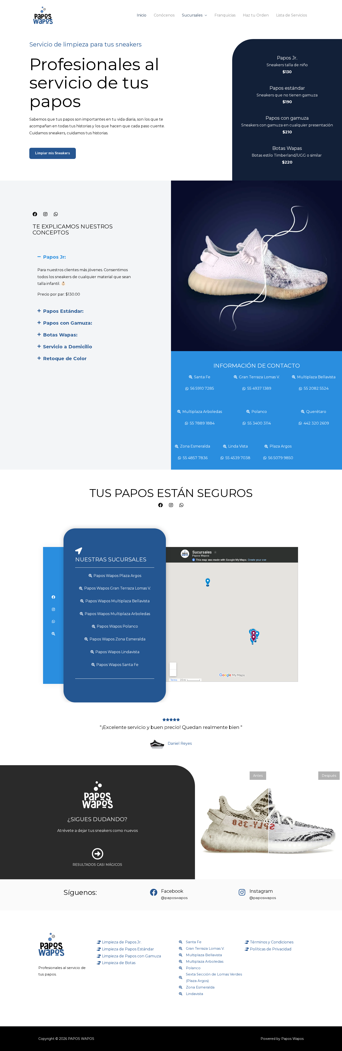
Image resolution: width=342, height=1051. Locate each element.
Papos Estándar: (63, 311)
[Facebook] (35, 214)
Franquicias (225, 15)
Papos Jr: (54, 257)
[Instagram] (45, 214)
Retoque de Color (65, 358)
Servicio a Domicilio (67, 346)
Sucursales (192, 15)
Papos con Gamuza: (67, 323)
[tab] (85, 257)
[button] (52, 153)
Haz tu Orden (256, 15)
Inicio (141, 15)
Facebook (172, 891)
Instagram (261, 891)
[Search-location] (53, 634)
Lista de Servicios (291, 15)
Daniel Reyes (180, 743)
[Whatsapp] (55, 214)
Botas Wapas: (60, 335)
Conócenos (164, 15)
